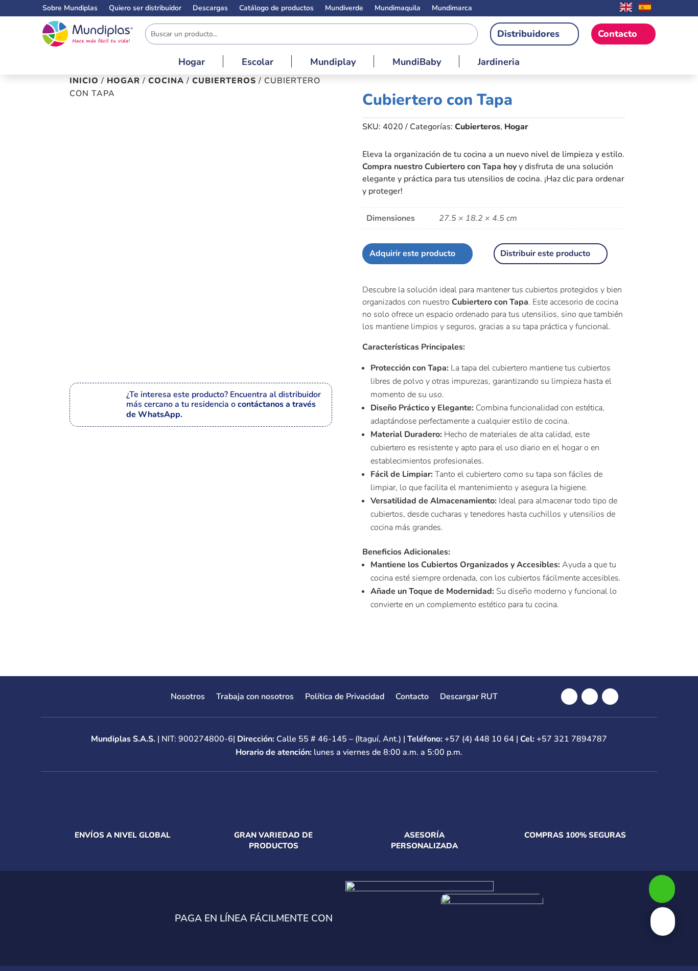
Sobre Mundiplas (70, 9)
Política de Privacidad (344, 697)
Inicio (84, 80)
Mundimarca (452, 9)
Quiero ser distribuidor (145, 9)
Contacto (617, 34)
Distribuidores (528, 34)
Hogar (191, 63)
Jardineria (499, 63)
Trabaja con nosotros (255, 697)
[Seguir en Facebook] (569, 696)
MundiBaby (416, 63)
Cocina (166, 80)
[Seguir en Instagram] (589, 696)
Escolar (257, 63)
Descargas (210, 9)
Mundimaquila (398, 9)
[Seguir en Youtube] (610, 696)
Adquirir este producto (412, 253)
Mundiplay (333, 63)
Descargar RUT (469, 697)
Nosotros (188, 697)
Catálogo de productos (276, 9)
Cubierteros (224, 80)
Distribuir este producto (545, 253)
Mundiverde (344, 9)
